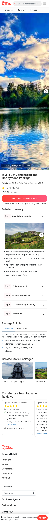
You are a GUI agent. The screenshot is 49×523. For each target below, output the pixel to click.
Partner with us (9, 505)
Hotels (5, 464)
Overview (9, 10)
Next (45, 91)
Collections (7, 473)
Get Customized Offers (24, 198)
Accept (42, 517)
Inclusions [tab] (8, 328)
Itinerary (21, 10)
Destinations (8, 468)
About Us (6, 478)
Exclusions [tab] (22, 328)
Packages (6, 459)
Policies (33, 10)
